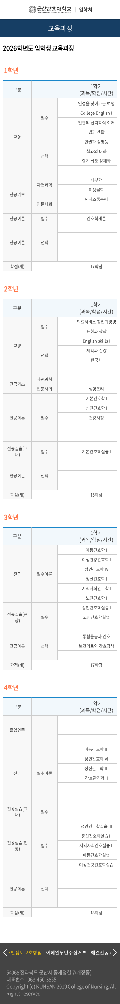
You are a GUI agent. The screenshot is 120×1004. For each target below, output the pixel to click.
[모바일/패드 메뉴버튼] (9, 10)
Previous (5, 953)
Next (112, 953)
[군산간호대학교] (60, 11)
